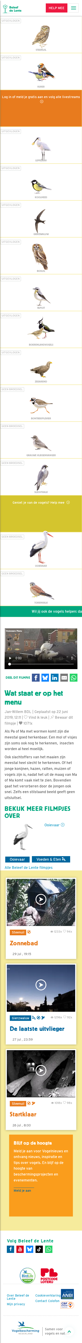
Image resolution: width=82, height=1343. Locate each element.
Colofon (53, 1301)
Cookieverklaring (48, 1295)
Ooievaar (52, 825)
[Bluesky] (29, 1249)
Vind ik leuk (37, 717)
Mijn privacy (16, 1304)
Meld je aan (22, 1190)
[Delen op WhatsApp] (73, 678)
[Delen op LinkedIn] (55, 678)
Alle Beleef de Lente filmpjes (29, 867)
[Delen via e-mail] (64, 678)
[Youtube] (20, 1249)
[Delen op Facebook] (36, 678)
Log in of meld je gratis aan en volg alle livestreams (41, 97)
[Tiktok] (39, 1249)
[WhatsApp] (48, 1249)
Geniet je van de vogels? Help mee (39, 502)
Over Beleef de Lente (18, 1297)
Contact (41, 1301)
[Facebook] (10, 1249)
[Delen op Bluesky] (45, 678)
